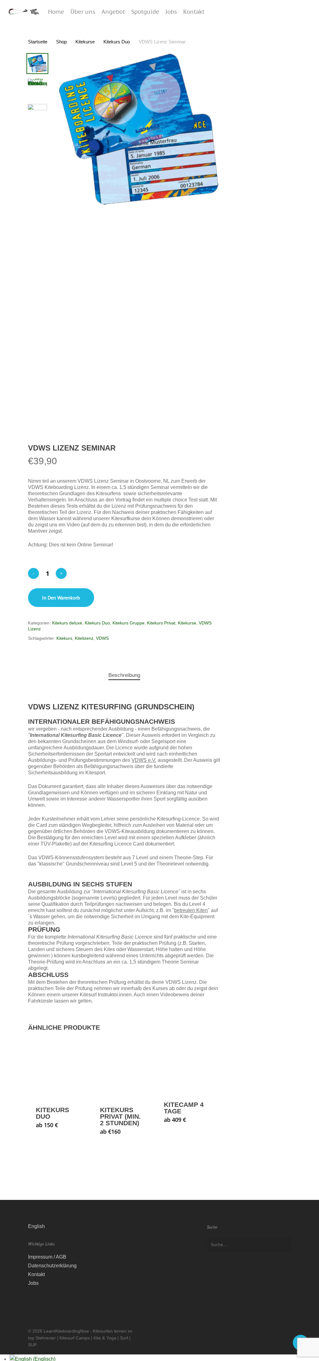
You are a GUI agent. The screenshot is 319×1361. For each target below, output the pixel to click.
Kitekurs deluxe (67, 622)
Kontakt (36, 1274)
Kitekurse (85, 41)
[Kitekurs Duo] (59, 1068)
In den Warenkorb (61, 597)
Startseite (37, 41)
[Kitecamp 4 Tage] (187, 1065)
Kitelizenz (84, 638)
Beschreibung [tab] (124, 675)
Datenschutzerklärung (52, 1265)
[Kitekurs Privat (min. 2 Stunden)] (123, 1068)
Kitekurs (64, 638)
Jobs (33, 1283)
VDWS (102, 638)
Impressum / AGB (47, 1257)
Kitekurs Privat (161, 622)
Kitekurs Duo (116, 41)
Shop (61, 41)
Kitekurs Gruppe (128, 622)
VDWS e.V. (143, 760)
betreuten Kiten (191, 910)
